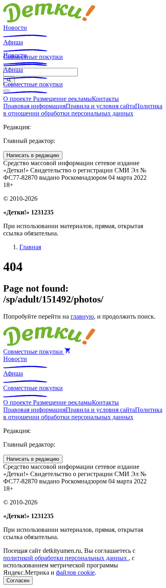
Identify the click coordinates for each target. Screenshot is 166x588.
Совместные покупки (33, 84)
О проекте (18, 98)
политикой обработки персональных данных (66, 557)
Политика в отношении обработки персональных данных (82, 110)
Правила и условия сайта (100, 106)
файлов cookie (75, 572)
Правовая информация (34, 106)
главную (82, 316)
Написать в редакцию (32, 155)
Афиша (13, 42)
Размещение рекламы (62, 98)
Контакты (105, 98)
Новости (15, 27)
